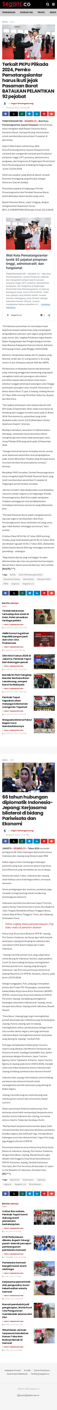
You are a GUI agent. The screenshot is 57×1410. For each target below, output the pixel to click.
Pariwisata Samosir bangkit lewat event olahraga (14, 1266)
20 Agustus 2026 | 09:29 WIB (15, 733)
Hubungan (28, 1180)
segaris (15, 583)
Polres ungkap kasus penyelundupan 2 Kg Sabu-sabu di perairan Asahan (29, 925)
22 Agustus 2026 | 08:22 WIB (15, 628)
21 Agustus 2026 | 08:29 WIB (15, 669)
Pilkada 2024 (43, 579)
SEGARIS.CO (31, 121)
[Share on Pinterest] (44, 114)
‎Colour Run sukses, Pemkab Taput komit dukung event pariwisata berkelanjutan (15, 1218)
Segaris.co (28, 583)
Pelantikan (28, 579)
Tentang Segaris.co (40, 1373)
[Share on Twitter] (14, 114)
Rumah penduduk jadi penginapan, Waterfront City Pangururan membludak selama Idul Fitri (17, 1311)
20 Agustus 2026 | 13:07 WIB (15, 714)
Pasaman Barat (12, 579)
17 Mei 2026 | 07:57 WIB (12, 1231)
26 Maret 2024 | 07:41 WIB (17, 834)
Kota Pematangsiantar (30, 574)
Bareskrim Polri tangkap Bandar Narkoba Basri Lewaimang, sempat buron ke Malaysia (17, 679)
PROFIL (41, 12)
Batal (13, 574)
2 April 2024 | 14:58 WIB (13, 1350)
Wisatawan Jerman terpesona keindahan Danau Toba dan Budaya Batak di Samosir (15, 1336)
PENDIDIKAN (8, 12)
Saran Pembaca (42, 1370)
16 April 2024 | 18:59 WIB (13, 1299)
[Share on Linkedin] (36, 114)
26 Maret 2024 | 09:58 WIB (18, 107)
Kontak (27, 1370)
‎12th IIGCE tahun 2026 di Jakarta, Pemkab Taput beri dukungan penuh (16, 659)
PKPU (6, 583)
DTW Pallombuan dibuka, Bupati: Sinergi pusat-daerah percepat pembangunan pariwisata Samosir (16, 1243)
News (53, 12)
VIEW (12, 760)
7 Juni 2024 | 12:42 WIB (12, 1276)
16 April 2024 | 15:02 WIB (13, 1324)
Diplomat (14, 1180)
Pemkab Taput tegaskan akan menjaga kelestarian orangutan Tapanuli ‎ (15, 702)
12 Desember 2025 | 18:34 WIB (15, 1257)
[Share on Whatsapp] (22, 114)
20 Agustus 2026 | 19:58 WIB (15, 692)
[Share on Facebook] (5, 114)
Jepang (41, 1180)
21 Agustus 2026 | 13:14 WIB (14, 650)
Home (4, 22)
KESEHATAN (26, 12)
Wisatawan (35, 1184)
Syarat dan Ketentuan (17, 1373)
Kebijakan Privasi (13, 1370)
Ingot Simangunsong (22, 103)
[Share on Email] (51, 114)
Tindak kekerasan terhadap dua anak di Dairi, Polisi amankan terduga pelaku (15, 615)
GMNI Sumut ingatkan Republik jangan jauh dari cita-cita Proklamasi (15, 638)
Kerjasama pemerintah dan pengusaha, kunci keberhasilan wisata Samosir (16, 1286)
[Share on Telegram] (29, 114)
